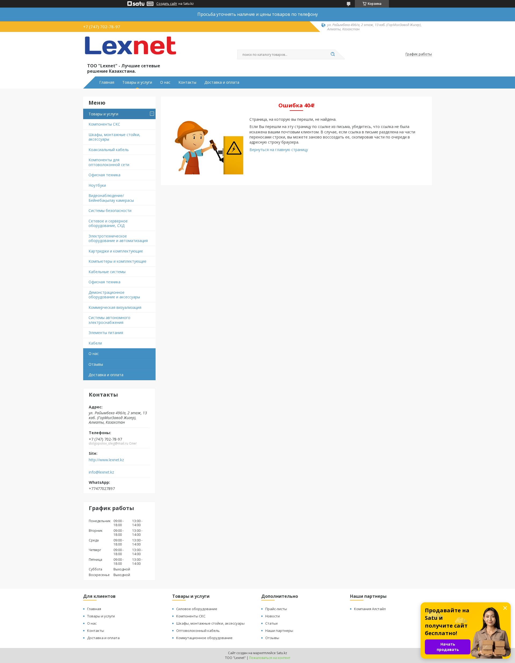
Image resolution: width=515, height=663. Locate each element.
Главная (106, 82)
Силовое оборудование (196, 608)
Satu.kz (282, 653)
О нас (165, 82)
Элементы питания (106, 332)
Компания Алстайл (370, 608)
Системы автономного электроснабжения (109, 320)
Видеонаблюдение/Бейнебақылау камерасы (111, 198)
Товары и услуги (137, 82)
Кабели (95, 343)
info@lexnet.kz (101, 472)
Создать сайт (166, 4)
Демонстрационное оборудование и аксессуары (114, 295)
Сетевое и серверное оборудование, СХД (108, 223)
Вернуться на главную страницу (278, 149)
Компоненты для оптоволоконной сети (109, 162)
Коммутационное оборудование (204, 637)
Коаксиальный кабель (109, 149)
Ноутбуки (97, 185)
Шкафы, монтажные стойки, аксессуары (114, 137)
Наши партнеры (279, 630)
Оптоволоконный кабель (198, 630)
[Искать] (332, 54)
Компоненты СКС (104, 124)
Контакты (187, 82)
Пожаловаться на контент (269, 657)
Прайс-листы (276, 608)
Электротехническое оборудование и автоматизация (118, 238)
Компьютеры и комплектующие (117, 261)
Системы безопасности (110, 210)
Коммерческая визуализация (115, 307)
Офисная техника (104, 174)
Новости (272, 616)
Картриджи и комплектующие (116, 251)
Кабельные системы (107, 271)
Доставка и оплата (221, 82)
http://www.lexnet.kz (106, 459)
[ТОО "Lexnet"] (130, 48)
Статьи (271, 623)
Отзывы (96, 364)
